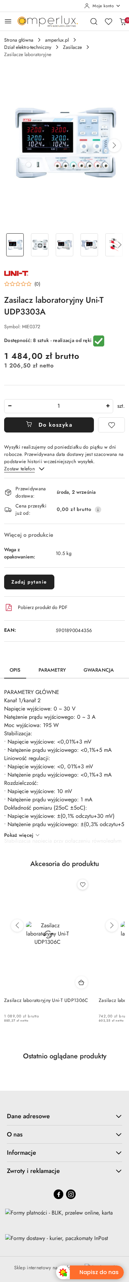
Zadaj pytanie (29, 581)
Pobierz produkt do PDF (42, 607)
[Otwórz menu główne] (8, 21)
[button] (114, 145)
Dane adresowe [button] (28, 1116)
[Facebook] (58, 1194)
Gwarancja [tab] (99, 669)
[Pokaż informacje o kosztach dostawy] (98, 509)
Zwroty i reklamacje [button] (33, 1170)
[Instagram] (71, 1194)
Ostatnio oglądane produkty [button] (64, 1056)
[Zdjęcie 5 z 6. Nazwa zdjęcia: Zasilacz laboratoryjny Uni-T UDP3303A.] (114, 244)
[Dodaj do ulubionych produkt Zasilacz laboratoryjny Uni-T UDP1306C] (82, 884)
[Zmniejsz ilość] (9, 406)
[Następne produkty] (112, 925)
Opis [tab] (15, 669)
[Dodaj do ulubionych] (111, 424)
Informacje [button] (21, 1152)
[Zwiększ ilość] (108, 406)
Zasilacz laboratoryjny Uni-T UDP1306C (46, 1000)
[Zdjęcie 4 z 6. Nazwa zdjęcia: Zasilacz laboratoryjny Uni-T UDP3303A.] (89, 244)
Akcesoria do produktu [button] (64, 864)
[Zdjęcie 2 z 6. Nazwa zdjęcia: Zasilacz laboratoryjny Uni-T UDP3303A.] (40, 244)
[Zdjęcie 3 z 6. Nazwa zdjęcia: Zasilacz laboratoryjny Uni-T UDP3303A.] (65, 244)
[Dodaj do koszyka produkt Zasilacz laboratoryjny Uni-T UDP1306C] (81, 982)
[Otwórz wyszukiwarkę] (94, 21)
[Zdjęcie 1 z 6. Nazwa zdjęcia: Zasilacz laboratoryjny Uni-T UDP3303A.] (15, 244)
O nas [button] (15, 1134)
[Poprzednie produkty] (17, 925)
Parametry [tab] (52, 669)
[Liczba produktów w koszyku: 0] (123, 21)
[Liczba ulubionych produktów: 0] (108, 21)
